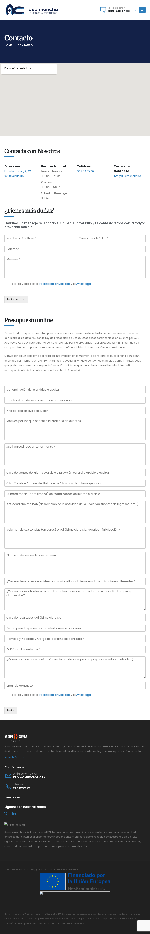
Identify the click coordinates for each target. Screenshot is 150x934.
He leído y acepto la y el (50, 284)
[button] (142, 10)
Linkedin (14, 813)
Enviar (10, 710)
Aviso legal (83, 284)
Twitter (5, 813)
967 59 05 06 (85, 171)
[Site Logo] (31, 10)
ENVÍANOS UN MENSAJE (25, 774)
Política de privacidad (54, 284)
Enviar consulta (16, 299)
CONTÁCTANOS (119, 11)
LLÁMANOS (18, 784)
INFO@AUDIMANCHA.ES (29, 777)
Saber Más (10, 757)
